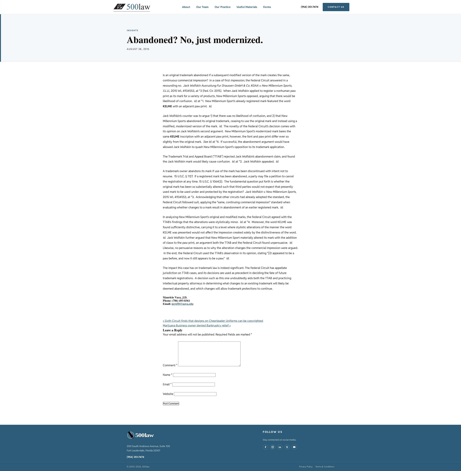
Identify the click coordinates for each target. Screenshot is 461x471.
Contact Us (336, 7)
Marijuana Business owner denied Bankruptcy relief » (197, 325)
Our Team (202, 7)
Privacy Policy (306, 466)
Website (168, 394)
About (186, 7)
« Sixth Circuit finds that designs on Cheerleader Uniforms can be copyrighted (213, 321)
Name (167, 375)
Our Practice (222, 7)
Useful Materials (247, 7)
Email (167, 384)
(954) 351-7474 (309, 6)
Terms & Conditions (324, 466)
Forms (267, 7)
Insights (132, 30)
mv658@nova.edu (182, 304)
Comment (170, 365)
